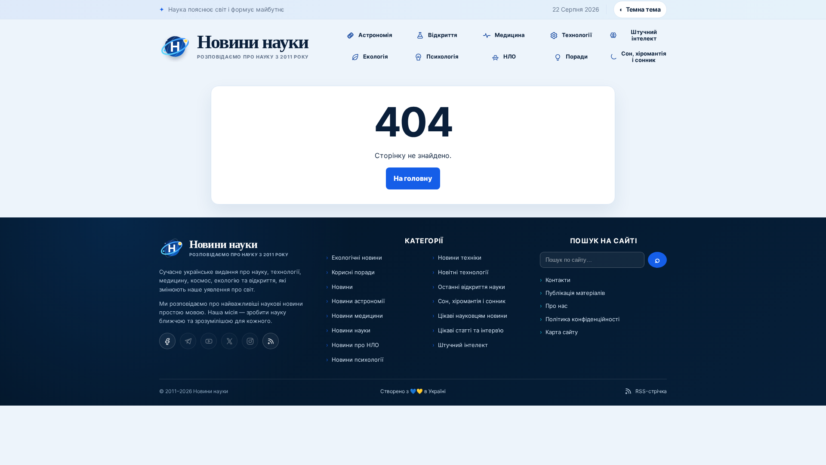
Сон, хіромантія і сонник (471, 301)
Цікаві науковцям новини (472, 315)
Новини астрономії (358, 301)
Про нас (556, 305)
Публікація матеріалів (575, 292)
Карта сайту (562, 332)
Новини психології (357, 359)
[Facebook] (167, 341)
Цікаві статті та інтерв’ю (471, 330)
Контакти (558, 279)
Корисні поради (353, 272)
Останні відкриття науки (471, 286)
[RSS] (270, 341)
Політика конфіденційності (583, 319)
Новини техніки (459, 257)
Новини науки (351, 330)
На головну (413, 178)
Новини (342, 286)
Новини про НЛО (355, 344)
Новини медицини (357, 315)
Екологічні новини (357, 257)
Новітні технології (463, 272)
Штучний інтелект (463, 344)
